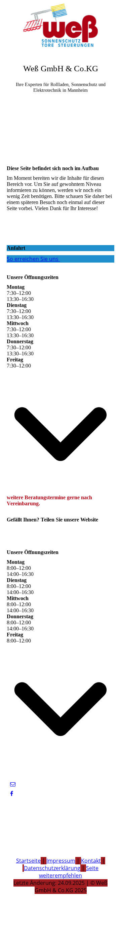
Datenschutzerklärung (52, 868)
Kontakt (91, 860)
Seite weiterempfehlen (68, 871)
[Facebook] (11, 793)
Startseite (28, 860)
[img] (60, 25)
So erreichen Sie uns (32, 259)
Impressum (60, 860)
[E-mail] (12, 784)
